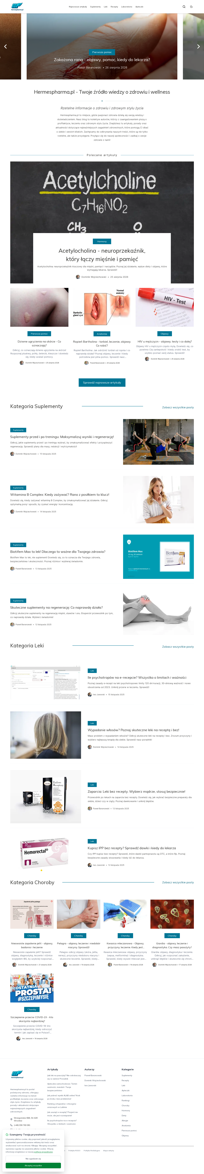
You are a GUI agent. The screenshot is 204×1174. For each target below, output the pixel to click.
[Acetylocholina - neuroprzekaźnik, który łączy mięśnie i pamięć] (102, 222)
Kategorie (128, 1069)
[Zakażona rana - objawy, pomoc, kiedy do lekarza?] (102, 46)
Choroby (31, 935)
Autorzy (89, 1069)
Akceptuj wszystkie (33, 1165)
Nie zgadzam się (33, 1158)
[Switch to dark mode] (191, 6)
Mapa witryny (108, 1150)
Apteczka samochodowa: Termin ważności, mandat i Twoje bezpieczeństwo (62, 1087)
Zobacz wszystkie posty (178, 407)
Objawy (165, 333)
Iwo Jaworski (90, 1085)
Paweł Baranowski (93, 1075)
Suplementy (95, 6)
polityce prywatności (43, 1152)
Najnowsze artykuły (78, 6)
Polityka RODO (74, 1150)
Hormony (102, 241)
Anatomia (102, 333)
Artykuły (52, 1069)
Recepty (114, 6)
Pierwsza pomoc (102, 52)
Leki (105, 6)
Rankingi (125, 1100)
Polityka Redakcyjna (92, 1150)
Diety (124, 1115)
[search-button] (184, 6)
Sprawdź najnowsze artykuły (102, 382)
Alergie (125, 1120)
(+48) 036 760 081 (22, 1125)
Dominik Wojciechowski (95, 1080)
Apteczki (139, 6)
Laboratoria (126, 6)
